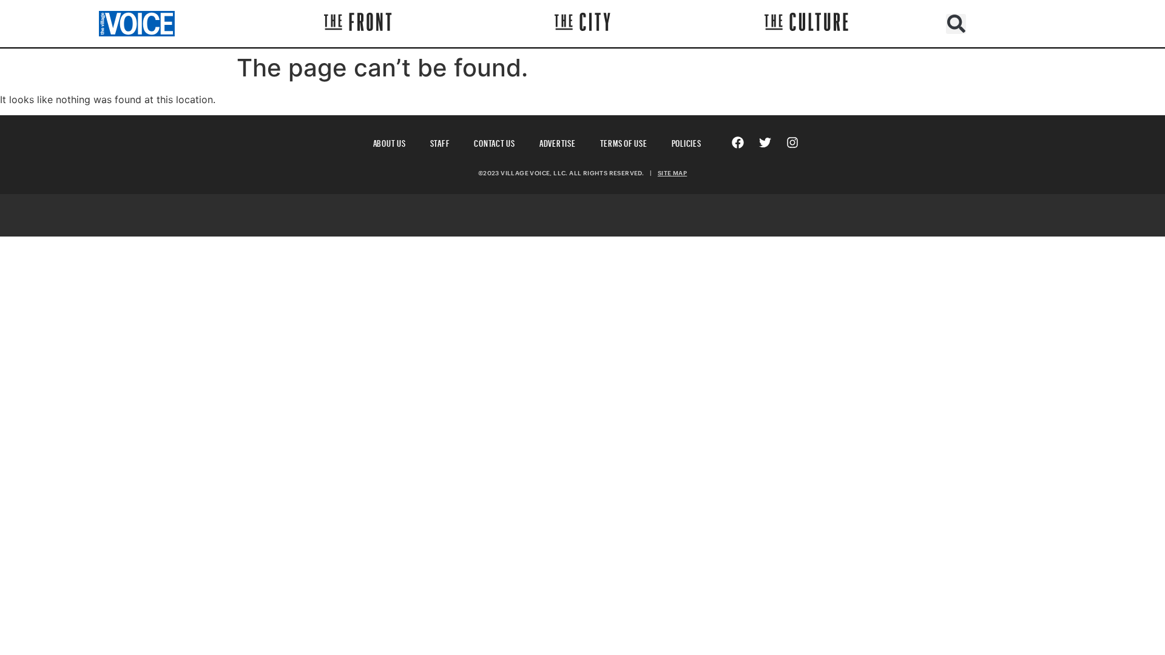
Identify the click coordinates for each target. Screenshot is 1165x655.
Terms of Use (623, 142)
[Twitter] (765, 142)
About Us (389, 142)
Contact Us (494, 142)
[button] (956, 24)
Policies (686, 142)
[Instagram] (792, 142)
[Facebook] (738, 142)
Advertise (557, 142)
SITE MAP (672, 172)
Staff (440, 142)
